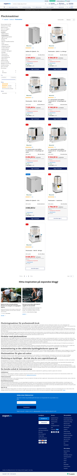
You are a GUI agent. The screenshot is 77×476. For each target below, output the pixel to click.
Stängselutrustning (5, 46)
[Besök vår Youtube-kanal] (52, 432)
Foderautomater (5, 49)
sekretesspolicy (36, 411)
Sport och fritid (4, 66)
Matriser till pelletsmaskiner (7, 41)
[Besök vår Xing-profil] (58, 432)
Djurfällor (3, 52)
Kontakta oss (44, 418)
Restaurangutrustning (6, 24)
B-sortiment (3, 68)
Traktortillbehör (5, 44)
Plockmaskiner (5, 35)
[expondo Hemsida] (2, 19)
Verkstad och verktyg (5, 26)
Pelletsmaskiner (5, 33)
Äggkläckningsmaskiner (6, 36)
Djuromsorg (4, 38)
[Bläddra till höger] (74, 9)
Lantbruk (3, 32)
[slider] (1, 79)
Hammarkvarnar (5, 55)
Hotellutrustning (4, 65)
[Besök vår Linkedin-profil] (56, 432)
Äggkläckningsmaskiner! (31, 375)
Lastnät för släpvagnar (6, 51)
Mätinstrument (4, 27)
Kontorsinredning (5, 62)
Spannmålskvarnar (5, 57)
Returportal (44, 422)
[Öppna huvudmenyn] (4, 7)
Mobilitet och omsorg (6, 63)
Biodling (3, 40)
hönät (64, 390)
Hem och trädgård (5, 29)
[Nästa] (28, 276)
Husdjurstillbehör (5, 47)
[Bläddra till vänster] (2, 9)
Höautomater (4, 54)
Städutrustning (4, 60)
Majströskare (4, 58)
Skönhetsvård (4, 30)
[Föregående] (24, 276)
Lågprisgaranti (30, 63)
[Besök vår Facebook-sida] (54, 432)
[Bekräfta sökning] (45, 4)
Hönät (2, 43)
